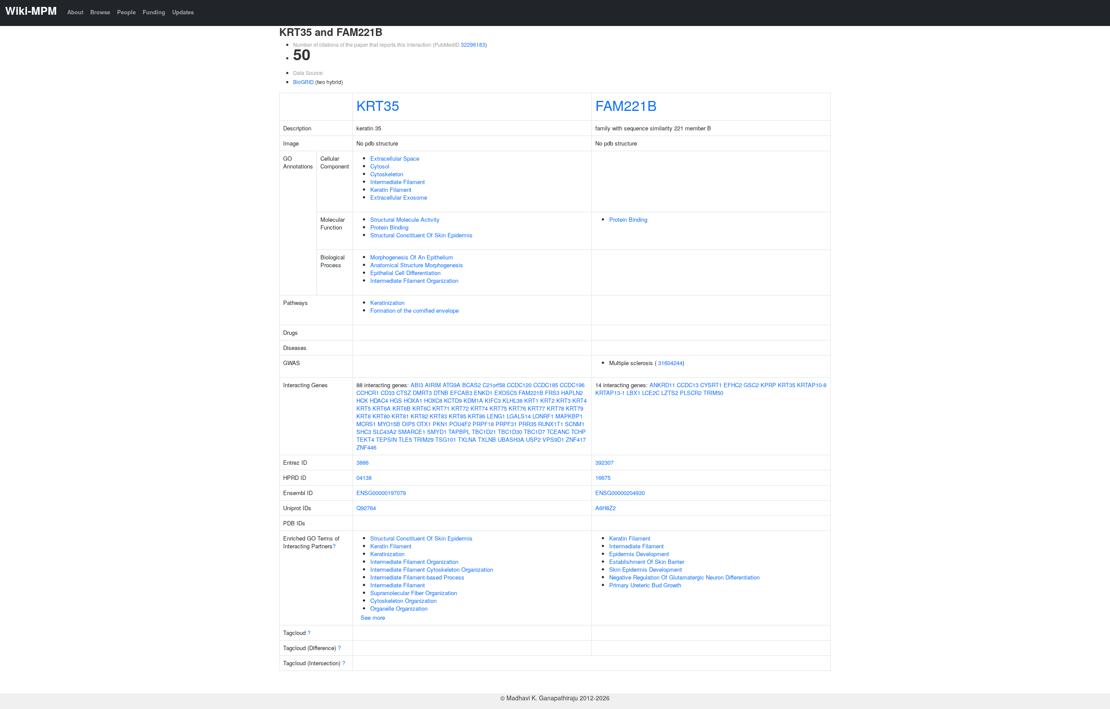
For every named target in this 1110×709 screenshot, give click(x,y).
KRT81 (400, 416)
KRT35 (377, 105)
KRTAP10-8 (811, 385)
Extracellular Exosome (398, 197)
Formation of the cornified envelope (414, 310)
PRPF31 (506, 424)
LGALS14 (519, 416)
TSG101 (445, 439)
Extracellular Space (394, 158)
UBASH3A (511, 439)
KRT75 (498, 408)
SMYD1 (437, 431)
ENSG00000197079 (381, 493)
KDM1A (473, 400)
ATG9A (451, 385)
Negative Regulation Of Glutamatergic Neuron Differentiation (684, 577)
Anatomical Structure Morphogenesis (416, 265)
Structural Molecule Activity (405, 219)
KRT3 (563, 400)
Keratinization (387, 302)
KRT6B (401, 408)
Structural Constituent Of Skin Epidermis (421, 235)
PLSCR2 (691, 392)
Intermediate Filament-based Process (417, 577)
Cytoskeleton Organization (403, 600)
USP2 (533, 439)
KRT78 (555, 408)
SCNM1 (574, 424)
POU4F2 (460, 424)
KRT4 (579, 400)
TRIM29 (424, 439)
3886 (362, 462)
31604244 (670, 363)
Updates (183, 12)
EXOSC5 (505, 392)
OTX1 (424, 424)
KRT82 (419, 416)
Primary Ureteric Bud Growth (645, 585)
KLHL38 (512, 400)
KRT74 (479, 408)
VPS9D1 (553, 439)
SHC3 (363, 431)
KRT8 (363, 416)
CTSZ (403, 392)
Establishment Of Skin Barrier (646, 561)
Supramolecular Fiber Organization (413, 593)
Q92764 (366, 508)
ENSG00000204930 (620, 493)
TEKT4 (365, 439)
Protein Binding (389, 227)
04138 (364, 477)
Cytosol (379, 166)
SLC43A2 (384, 431)
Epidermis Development (639, 554)
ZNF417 (576, 439)
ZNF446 (366, 447)
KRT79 (574, 408)
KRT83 (438, 416)
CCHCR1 (367, 392)
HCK (362, 400)
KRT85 (457, 416)
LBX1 (633, 392)
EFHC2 (733, 385)
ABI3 (417, 385)
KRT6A (381, 408)
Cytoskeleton (386, 174)
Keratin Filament (390, 189)
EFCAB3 (461, 392)
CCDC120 (519, 385)
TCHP (578, 431)
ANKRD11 (662, 385)
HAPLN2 (572, 392)
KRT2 (547, 400)
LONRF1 (543, 416)
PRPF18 (483, 424)
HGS (396, 400)
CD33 (388, 392)
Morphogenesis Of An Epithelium (411, 257)
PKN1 (440, 424)
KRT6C (421, 408)
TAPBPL (459, 431)
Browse (100, 12)
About (75, 12)
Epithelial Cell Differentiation (405, 273)
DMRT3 (422, 392)
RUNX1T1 (550, 424)
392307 (604, 462)
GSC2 (751, 385)
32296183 (473, 44)
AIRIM (433, 385)
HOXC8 (433, 400)
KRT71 (441, 408)
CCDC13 (688, 385)
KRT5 (363, 408)
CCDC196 (572, 385)
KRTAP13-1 (610, 392)
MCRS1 (366, 424)
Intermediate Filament (397, 182)
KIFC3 (493, 400)
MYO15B (389, 424)
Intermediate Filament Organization (414, 280)
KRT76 (517, 408)
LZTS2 (669, 392)
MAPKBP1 (569, 416)
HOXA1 (413, 400)
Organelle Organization (399, 608)
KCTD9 (453, 400)
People (126, 12)
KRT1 (531, 400)
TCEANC (558, 431)
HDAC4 (379, 400)
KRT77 (536, 408)
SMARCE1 (411, 431)
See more (373, 617)
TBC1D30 (510, 431)
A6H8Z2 (605, 508)
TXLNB (487, 439)
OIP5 (408, 424)
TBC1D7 (534, 431)
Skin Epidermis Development (645, 569)
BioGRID (303, 81)
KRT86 (476, 416)
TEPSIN (386, 439)
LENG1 (496, 416)
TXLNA (467, 439)
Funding (154, 12)
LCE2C (650, 392)
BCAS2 (471, 385)
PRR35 (527, 424)
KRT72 (460, 408)
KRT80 (381, 416)
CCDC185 (545, 385)
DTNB (441, 392)
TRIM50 (713, 392)
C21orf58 (494, 385)
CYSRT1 (711, 385)
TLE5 (405, 439)
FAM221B (625, 105)
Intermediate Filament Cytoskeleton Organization (431, 569)
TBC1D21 (484, 431)
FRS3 (552, 392)
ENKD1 (483, 392)
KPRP (768, 385)
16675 (602, 477)
